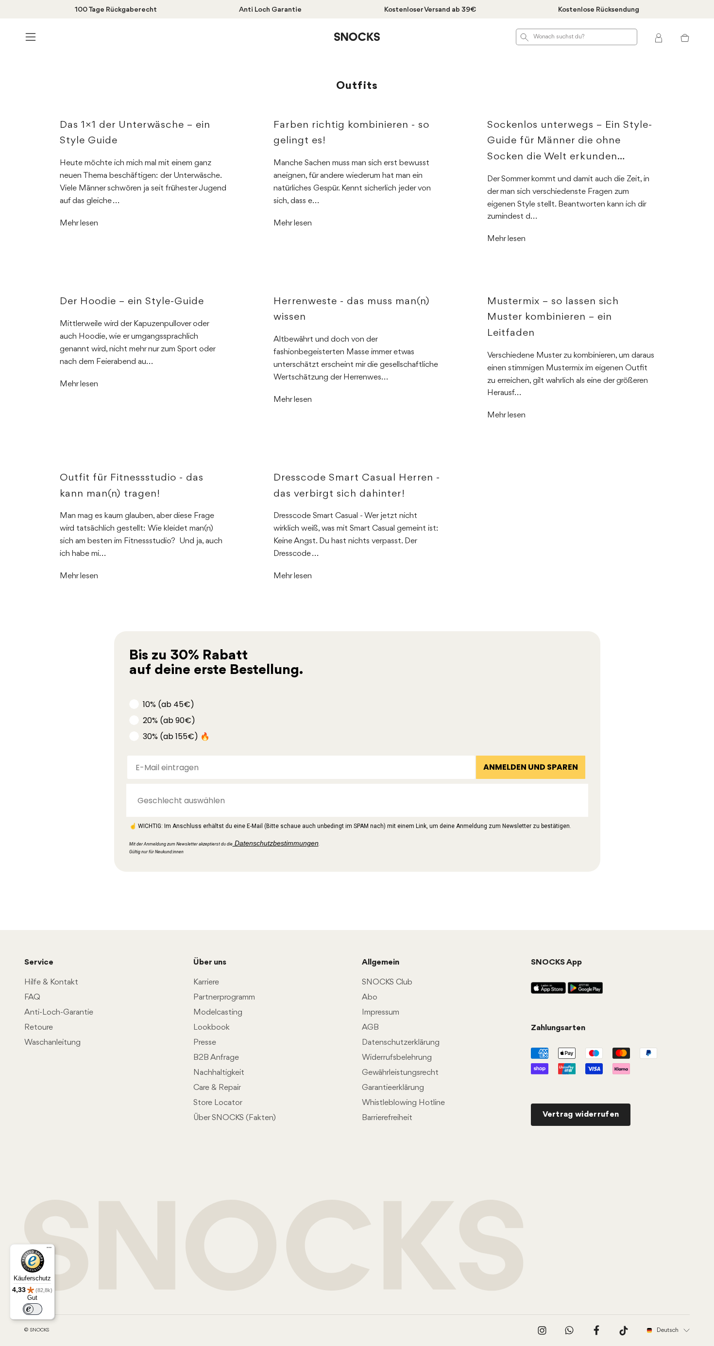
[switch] (32, 1309)
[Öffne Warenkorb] (685, 37)
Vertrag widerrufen (581, 1114)
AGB (370, 1027)
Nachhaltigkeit (218, 1073)
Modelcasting (217, 1012)
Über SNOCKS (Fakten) (234, 1118)
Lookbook (211, 1027)
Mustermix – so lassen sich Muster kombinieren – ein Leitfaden (553, 317)
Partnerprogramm (224, 997)
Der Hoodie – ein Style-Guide (132, 301)
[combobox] (354, 800)
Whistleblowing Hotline (403, 1103)
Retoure (38, 1027)
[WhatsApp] (569, 1330)
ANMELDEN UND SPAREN (530, 767)
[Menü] (49, 1250)
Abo (369, 997)
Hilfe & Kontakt (51, 982)
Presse (204, 1042)
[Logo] (357, 37)
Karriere (206, 982)
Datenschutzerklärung (401, 1042)
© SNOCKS (36, 1330)
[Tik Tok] (623, 1330)
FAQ (32, 997)
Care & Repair (217, 1088)
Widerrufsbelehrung (397, 1057)
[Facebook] (596, 1330)
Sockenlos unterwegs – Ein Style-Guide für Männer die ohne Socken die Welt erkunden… (569, 141)
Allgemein (380, 962)
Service (38, 962)
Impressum (380, 1012)
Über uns (209, 962)
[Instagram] (542, 1330)
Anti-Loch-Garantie (58, 1012)
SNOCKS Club (387, 982)
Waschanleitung (52, 1042)
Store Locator (217, 1103)
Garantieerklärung (393, 1088)
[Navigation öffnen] (29, 36)
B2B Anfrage (216, 1057)
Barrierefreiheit (387, 1118)
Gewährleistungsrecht (400, 1073)
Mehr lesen (79, 223)
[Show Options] (576, 800)
